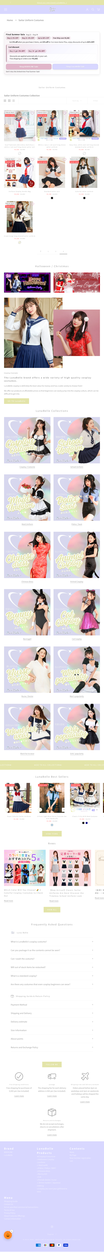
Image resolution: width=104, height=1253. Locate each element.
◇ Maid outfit (42, 1165)
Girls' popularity (76, 753)
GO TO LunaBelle (16, 401)
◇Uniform (41, 1162)
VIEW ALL (52, 909)
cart (71, 1161)
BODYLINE (8, 1152)
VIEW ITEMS (52, 834)
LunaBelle (8, 1155)
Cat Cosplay (77, 639)
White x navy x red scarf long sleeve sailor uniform (52, 146)
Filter (95, 101)
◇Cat (39, 1177)
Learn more (19, 1096)
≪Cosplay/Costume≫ (46, 1156)
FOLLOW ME (52, 1064)
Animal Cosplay (76, 581)
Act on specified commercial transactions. (21, 1207)
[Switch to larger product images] (5, 100)
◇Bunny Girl (42, 1174)
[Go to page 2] (40, 251)
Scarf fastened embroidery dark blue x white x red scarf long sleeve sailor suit (19, 146)
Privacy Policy (9, 1213)
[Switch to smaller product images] (9, 100)
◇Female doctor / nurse (46, 1179)
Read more (8, 900)
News (72, 1152)
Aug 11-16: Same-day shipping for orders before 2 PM (52, 3)
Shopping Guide (11, 1201)
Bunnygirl (27, 639)
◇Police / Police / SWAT (46, 1168)
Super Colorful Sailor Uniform (19, 816)
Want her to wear (27, 753)
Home (10, 20)
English (51, 1234)
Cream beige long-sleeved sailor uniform (19, 236)
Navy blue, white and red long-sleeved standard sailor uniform (84, 146)
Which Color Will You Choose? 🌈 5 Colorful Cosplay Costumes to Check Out (23, 893)
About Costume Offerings (14, 1216)
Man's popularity (77, 696)
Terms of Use (9, 1210)
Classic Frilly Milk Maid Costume (84, 816)
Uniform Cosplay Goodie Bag (20, 191)
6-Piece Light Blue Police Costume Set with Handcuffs (52, 817)
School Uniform (76, 467)
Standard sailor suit (52, 191)
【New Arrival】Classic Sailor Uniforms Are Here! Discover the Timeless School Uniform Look (66, 893)
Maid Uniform (27, 524)
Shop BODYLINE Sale (28, 66)
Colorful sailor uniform (84, 191)
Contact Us (8, 1204)
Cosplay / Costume (27, 467)
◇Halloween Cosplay (45, 1159)
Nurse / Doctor (27, 696)
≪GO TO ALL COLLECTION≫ (62, 765)
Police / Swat (77, 524)
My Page (73, 1155)
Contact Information (12, 1218)
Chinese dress (27, 581)
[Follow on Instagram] (52, 1226)
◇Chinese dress (43, 1171)
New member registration (80, 1158)
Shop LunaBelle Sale (75, 66)
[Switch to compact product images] (13, 100)
